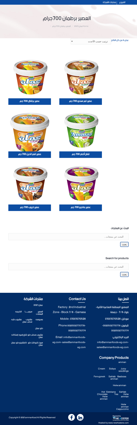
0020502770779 (120, 331)
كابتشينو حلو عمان (19, 343)
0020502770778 (111, 326)
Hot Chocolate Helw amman (102, 395)
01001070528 (113, 319)
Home (85, 26)
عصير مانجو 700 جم (81, 207)
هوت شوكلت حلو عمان (35, 344)
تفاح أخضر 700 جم (81, 154)
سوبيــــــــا (28, 311)
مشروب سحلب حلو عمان (35, 336)
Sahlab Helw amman (124, 394)
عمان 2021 (78, 26)
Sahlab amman (113, 378)
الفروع (122, 2)
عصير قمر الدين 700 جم (29, 154)
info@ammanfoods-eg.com (112, 342)
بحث (124, 244)
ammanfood (31, 417)
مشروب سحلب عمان (27, 321)
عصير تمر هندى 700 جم (80, 101)
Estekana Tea (112, 393)
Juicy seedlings (124, 370)
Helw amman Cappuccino (122, 407)
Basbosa (121, 376)
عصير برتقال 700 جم (30, 101)
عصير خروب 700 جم (29, 207)
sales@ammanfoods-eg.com (113, 347)
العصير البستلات (39, 313)
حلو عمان (39, 328)
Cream (101, 369)
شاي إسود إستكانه (19, 335)
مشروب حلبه (16, 319)
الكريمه (18, 311)
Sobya (112, 369)
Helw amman (119, 385)
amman (122, 362)
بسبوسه (39, 319)
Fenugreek (99, 376)
